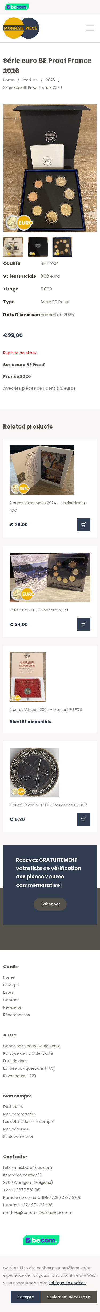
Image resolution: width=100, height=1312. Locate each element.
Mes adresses (15, 1129)
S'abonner (50, 904)
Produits (30, 80)
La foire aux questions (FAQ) (29, 1068)
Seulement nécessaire (68, 1297)
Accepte (25, 1297)
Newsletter (13, 1007)
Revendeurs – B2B (19, 1075)
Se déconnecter (18, 1136)
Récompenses (16, 1015)
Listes (8, 992)
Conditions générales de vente (32, 1046)
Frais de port (14, 1061)
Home (8, 80)
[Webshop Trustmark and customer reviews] (22, 7)
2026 (50, 80)
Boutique (11, 985)
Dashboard (13, 1106)
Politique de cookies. (67, 1283)
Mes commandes (19, 1114)
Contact (11, 1000)
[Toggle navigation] (89, 28)
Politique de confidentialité (28, 1053)
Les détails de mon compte (28, 1121)
